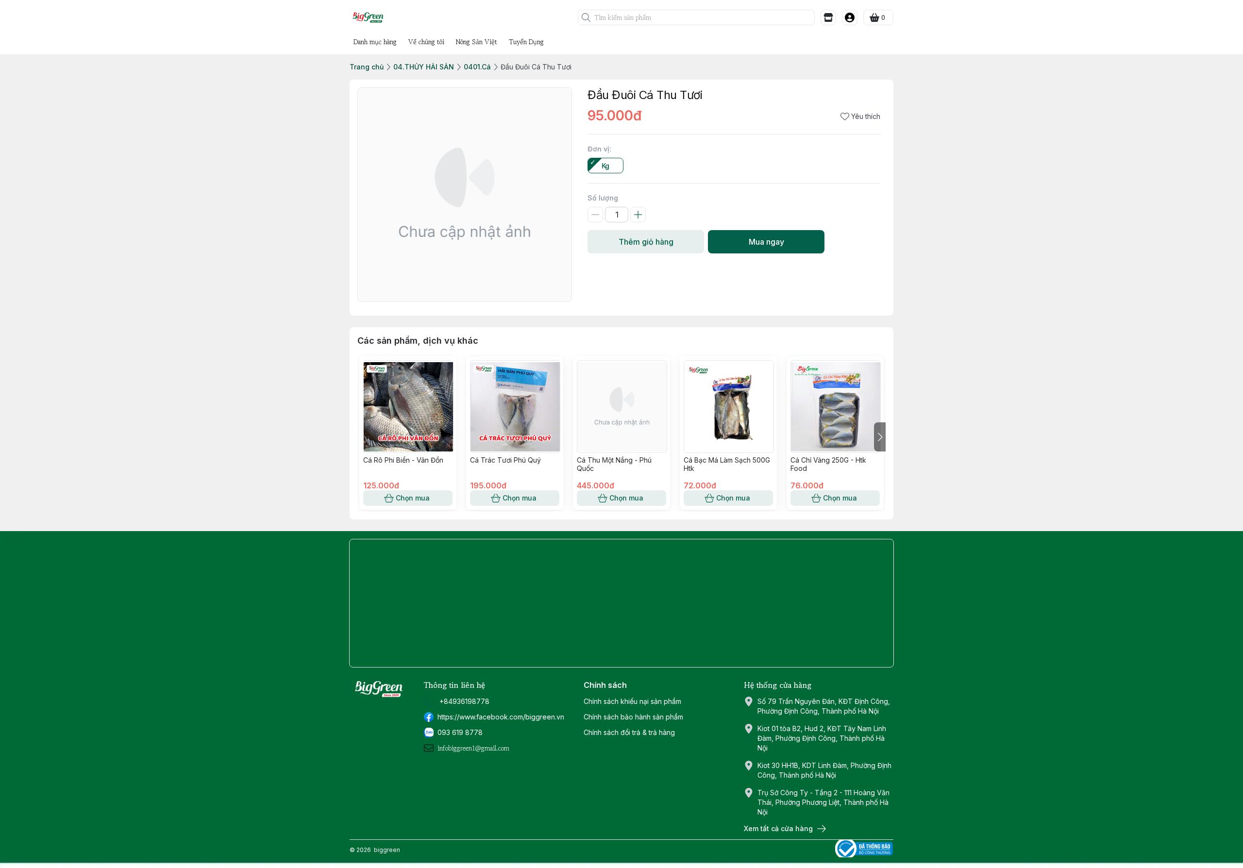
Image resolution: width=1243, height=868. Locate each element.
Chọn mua (413, 498)
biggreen (387, 849)
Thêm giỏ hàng (646, 242)
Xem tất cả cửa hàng (778, 828)
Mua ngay (766, 242)
